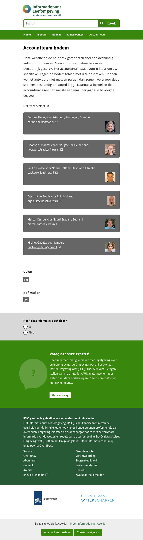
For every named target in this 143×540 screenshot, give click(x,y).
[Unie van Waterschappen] (98, 498)
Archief (27, 470)
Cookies (80, 470)
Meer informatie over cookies (88, 523)
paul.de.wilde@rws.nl (41, 172)
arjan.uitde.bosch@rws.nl (43, 200)
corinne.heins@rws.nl (41, 121)
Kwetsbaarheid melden (90, 474)
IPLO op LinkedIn (35, 475)
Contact (28, 465)
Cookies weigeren (88, 532)
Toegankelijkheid (86, 460)
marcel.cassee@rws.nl (42, 224)
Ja (30, 326)
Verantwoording (86, 455)
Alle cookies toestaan (57, 532)
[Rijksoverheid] (45, 498)
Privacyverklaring (86, 465)
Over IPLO (45, 445)
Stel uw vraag (60, 395)
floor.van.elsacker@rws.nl (43, 149)
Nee (31, 332)
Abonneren (30, 460)
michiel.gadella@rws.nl (42, 247)
